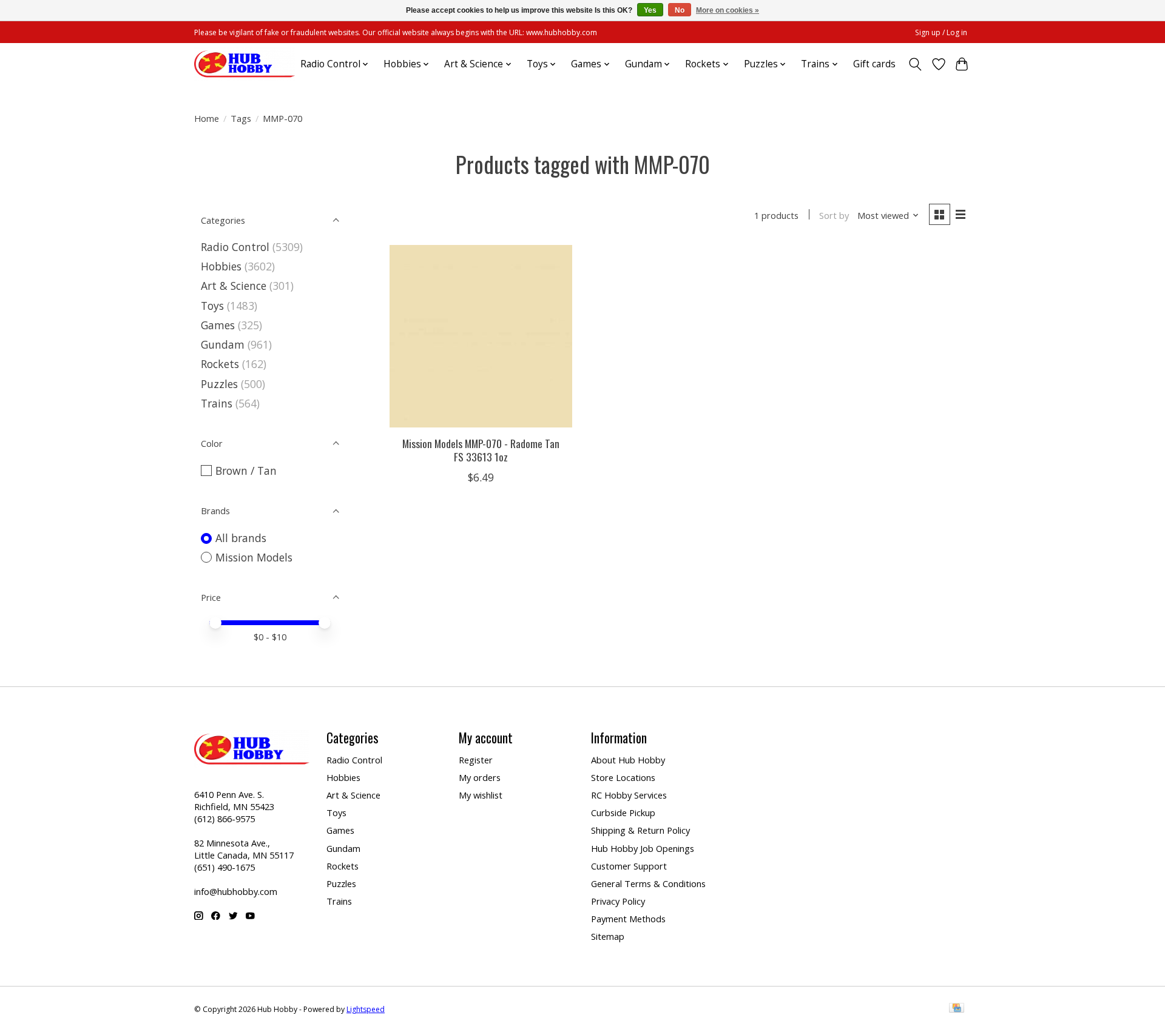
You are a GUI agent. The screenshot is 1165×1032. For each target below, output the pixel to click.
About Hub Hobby (628, 760)
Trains (216, 403)
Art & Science (233, 285)
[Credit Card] (956, 1009)
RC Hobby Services (629, 795)
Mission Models (253, 557)
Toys (212, 305)
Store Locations (623, 777)
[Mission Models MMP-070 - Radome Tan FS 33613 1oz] (481, 336)
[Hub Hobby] (244, 64)
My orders (480, 777)
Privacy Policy (618, 901)
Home (206, 118)
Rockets (220, 364)
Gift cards (874, 64)
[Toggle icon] (915, 64)
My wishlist (480, 795)
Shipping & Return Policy (640, 830)
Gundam (223, 344)
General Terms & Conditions (648, 883)
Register (476, 760)
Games (218, 325)
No (679, 10)
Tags (241, 118)
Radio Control (235, 247)
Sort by (834, 215)
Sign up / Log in (941, 32)
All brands (240, 538)
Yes (650, 10)
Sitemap (607, 936)
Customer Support (629, 866)
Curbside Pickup (623, 812)
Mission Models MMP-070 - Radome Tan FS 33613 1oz (480, 449)
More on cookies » (727, 10)
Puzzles (219, 384)
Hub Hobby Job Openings (642, 848)
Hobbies (221, 266)
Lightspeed (365, 1009)
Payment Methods (628, 919)
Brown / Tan (246, 470)
